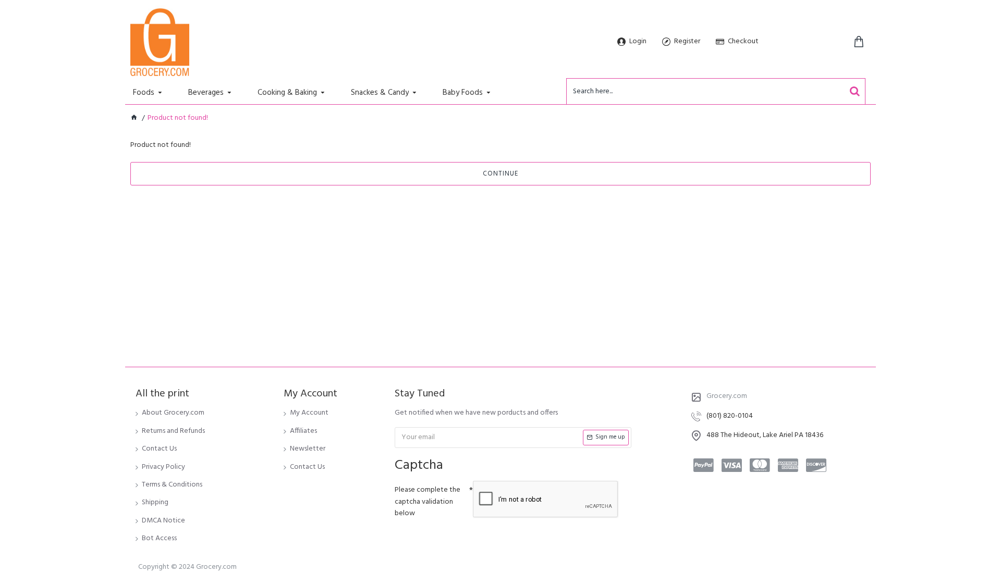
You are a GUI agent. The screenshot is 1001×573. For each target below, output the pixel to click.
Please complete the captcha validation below (427, 501)
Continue (500, 173)
